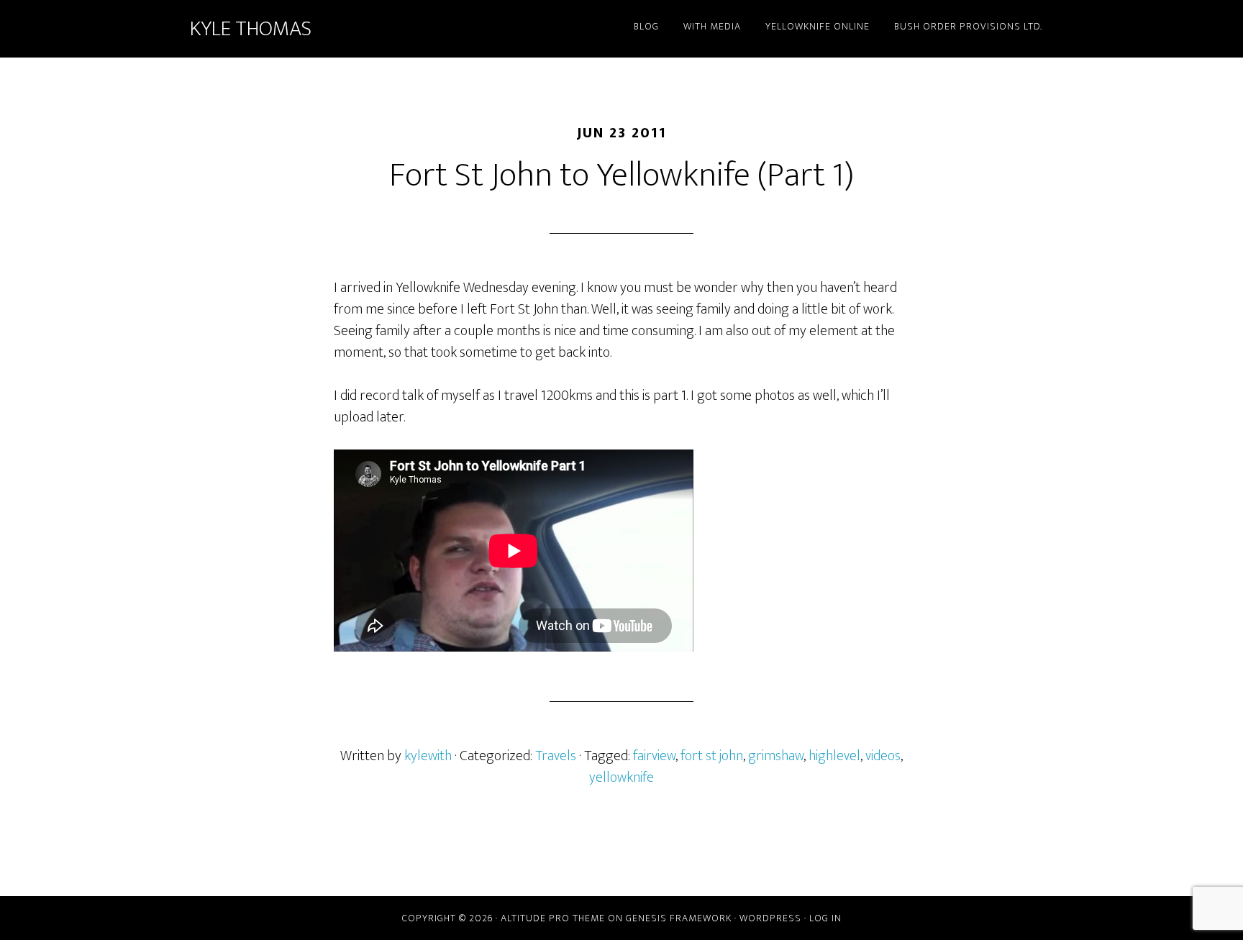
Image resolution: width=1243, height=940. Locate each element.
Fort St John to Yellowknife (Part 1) (621, 175)
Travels (555, 756)
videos (883, 756)
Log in (825, 918)
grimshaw (775, 756)
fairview (654, 756)
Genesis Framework (679, 918)
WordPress (770, 918)
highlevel (834, 756)
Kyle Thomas (250, 29)
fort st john (711, 756)
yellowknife (621, 777)
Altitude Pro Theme (553, 918)
